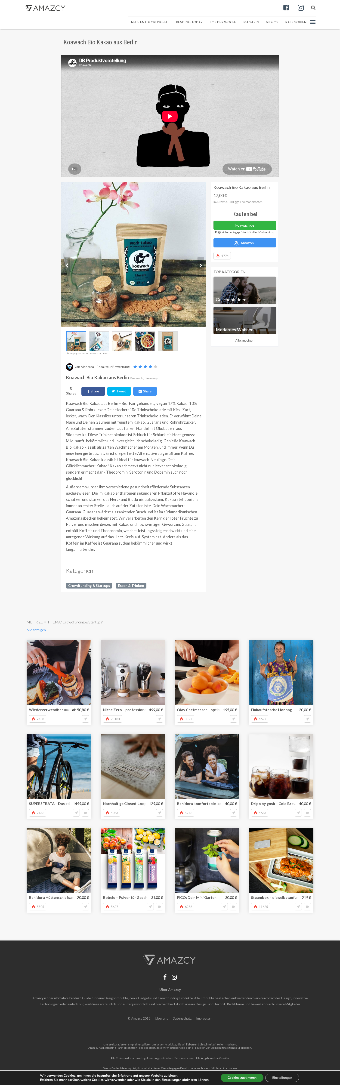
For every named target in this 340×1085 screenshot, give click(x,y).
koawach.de (244, 225)
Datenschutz (182, 1018)
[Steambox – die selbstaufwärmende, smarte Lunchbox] (281, 860)
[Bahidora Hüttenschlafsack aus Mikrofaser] (59, 860)
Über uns (161, 1018)
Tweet (120, 391)
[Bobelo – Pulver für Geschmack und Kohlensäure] (133, 860)
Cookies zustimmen (242, 1078)
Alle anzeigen (244, 340)
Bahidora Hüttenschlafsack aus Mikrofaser (66, 897)
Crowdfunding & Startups (89, 585)
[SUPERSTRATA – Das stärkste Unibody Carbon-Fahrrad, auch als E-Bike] (59, 766)
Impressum (204, 1018)
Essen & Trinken (131, 585)
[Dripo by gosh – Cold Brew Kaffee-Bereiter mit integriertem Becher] (281, 766)
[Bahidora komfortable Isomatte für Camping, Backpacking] (207, 766)
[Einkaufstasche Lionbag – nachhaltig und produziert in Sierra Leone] (281, 672)
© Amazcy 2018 (139, 1018)
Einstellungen (282, 1078)
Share (94, 391)
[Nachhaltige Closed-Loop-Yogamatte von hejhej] (133, 766)
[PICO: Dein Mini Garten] (207, 860)
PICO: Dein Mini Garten (196, 897)
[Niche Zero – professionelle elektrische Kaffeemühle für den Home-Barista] (133, 672)
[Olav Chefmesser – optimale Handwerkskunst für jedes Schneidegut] (207, 672)
